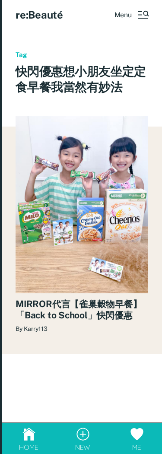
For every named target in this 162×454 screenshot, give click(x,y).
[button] (131, 14)
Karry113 (36, 328)
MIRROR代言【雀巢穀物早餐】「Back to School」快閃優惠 (79, 309)
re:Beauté (39, 15)
